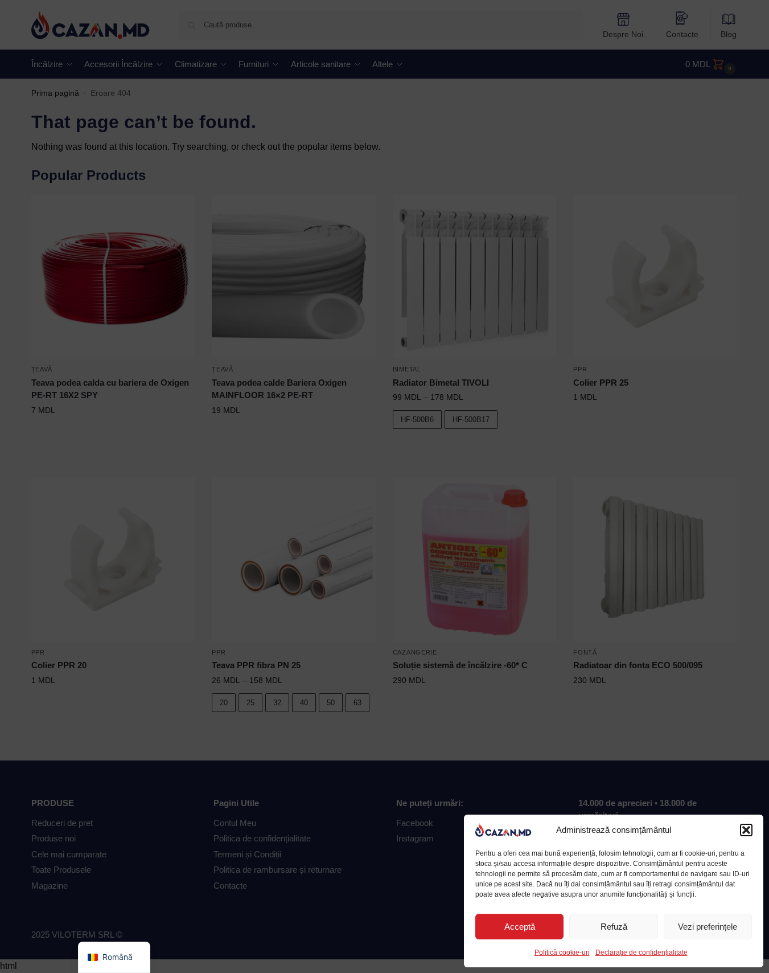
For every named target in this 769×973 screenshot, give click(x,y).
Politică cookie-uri (562, 952)
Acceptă (519, 926)
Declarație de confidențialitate (641, 952)
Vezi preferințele (707, 926)
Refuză (614, 926)
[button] (746, 830)
